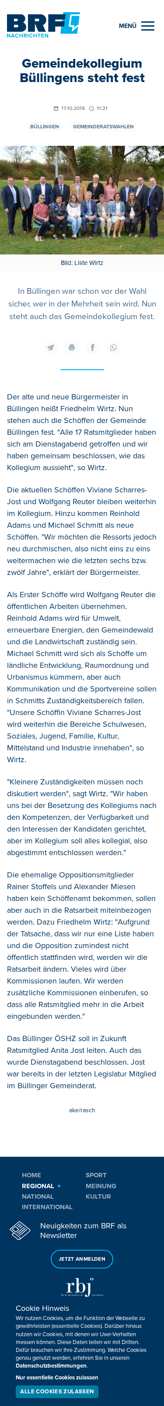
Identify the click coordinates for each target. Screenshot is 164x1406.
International (47, 1207)
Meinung (101, 1186)
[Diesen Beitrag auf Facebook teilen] (93, 347)
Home (31, 1175)
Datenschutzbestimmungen (51, 1365)
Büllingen (44, 127)
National (38, 1196)
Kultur (98, 1196)
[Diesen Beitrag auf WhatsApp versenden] (114, 347)
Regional (38, 1186)
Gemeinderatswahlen (103, 127)
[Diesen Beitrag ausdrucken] (72, 347)
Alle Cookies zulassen (57, 1391)
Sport (96, 1175)
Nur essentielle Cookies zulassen (57, 1377)
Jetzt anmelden (82, 1259)
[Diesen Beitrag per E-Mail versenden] (51, 347)
